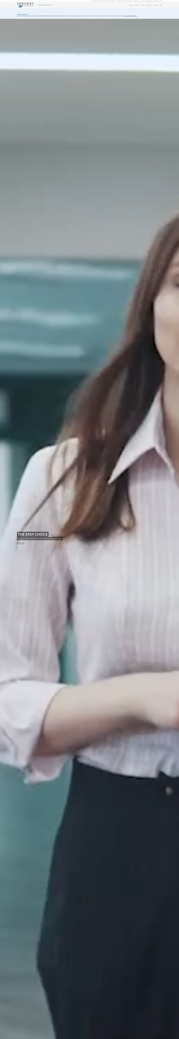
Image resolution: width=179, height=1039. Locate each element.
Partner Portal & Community (147, 1)
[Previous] (3, 538)
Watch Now (20, 543)
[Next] (176, 538)
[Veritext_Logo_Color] (25, 6)
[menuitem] (131, 5)
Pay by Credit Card (136, 1)
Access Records (119, 1)
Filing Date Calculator (127, 1)
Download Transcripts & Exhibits (108, 1)
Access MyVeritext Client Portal (45, 5)
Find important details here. (131, 16)
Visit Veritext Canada (158, 1)
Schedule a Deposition (96, 1)
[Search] (160, 5)
